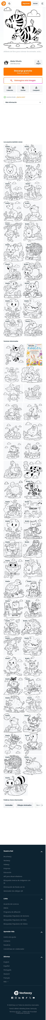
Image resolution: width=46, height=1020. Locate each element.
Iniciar (35, 3)
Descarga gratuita (23, 71)
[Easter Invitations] (11, 552)
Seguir (38, 63)
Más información (11, 102)
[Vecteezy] (3, 3)
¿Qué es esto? (21, 97)
